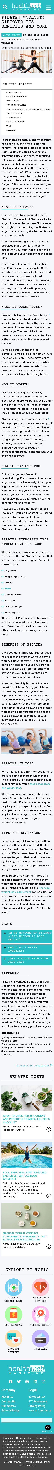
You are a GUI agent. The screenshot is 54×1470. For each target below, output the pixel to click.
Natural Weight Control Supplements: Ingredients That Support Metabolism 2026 (25, 1236)
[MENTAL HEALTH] (40, 1314)
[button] (5, 7)
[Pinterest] (27, 1381)
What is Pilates (13, 92)
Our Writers (9, 1406)
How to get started (16, 105)
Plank (7, 588)
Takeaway (10, 130)
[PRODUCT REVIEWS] (13, 1338)
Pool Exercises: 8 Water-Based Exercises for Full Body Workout (24, 1176)
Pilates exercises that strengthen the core (28, 109)
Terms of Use (36, 1397)
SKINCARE (40, 1348)
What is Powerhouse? (17, 96)
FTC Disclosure (37, 1401)
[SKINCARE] (40, 1338)
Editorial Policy (11, 1410)
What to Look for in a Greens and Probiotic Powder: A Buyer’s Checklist (26, 1119)
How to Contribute (39, 1410)
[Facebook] (10, 1381)
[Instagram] (43, 1381)
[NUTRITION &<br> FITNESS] (40, 1287)
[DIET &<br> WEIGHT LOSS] (13, 1287)
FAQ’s (8, 126)
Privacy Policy (36, 1406)
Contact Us (8, 1401)
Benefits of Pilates (15, 113)
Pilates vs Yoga (13, 117)
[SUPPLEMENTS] (13, 1314)
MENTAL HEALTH (40, 1325)
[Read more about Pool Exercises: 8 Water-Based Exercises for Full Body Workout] (48, 1196)
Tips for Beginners (15, 122)
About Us (7, 1397)
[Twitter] (18, 1381)
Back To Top (47, 1432)
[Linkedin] (35, 1381)
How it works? (13, 101)
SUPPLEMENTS (13, 1325)
